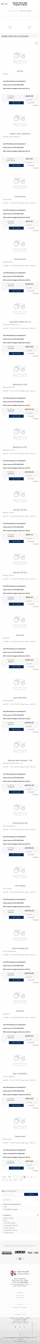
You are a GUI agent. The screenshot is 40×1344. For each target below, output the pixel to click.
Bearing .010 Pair (20, 572)
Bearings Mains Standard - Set (20, 760)
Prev (9, 1177)
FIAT (5, 1207)
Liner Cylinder (20, 886)
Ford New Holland (9, 1223)
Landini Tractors (9, 1228)
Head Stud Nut (20, 259)
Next (15, 1180)
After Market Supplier (11, 1209)
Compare (35, 105)
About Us (20, 1295)
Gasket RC (20, 1011)
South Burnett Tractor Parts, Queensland (21, 1337)
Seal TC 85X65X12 (20, 1074)
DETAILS (30, 103)
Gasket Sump (20, 196)
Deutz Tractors (9, 1218)
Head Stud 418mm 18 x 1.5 (20, 322)
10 (10, 1180)
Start (4, 1177)
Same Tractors (8, 1232)
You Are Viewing (13, 11)
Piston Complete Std (20, 948)
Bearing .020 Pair (20, 510)
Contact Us (20, 1297)
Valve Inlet (20, 635)
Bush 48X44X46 (20, 698)
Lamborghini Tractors (11, 1225)
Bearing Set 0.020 (20, 384)
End (21, 1180)
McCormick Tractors (10, 1230)
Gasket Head (20, 1136)
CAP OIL (20, 71)
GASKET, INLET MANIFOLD (20, 134)
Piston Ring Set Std (20, 823)
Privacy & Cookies (20, 1307)
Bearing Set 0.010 (20, 447)
